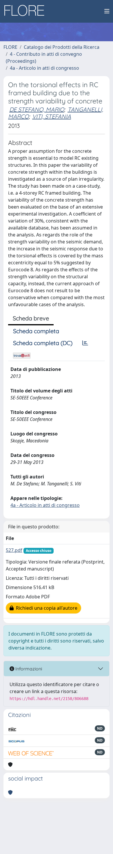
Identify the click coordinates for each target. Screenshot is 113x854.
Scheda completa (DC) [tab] (42, 343)
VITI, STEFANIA (51, 116)
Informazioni (28, 669)
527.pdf (14, 550)
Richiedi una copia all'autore (45, 608)
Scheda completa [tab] (36, 331)
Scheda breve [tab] (31, 318)
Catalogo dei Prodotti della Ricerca (61, 47)
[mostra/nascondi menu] (107, 11)
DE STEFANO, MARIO (36, 109)
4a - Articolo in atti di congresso (44, 68)
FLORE (10, 47)
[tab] (85, 343)
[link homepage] (26, 11)
